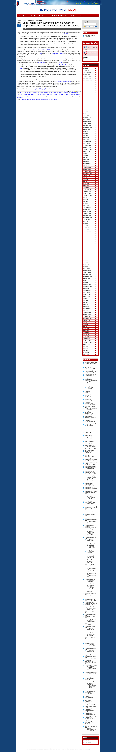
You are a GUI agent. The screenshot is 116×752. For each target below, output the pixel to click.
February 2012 (87, 290)
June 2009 (85, 348)
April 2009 (86, 352)
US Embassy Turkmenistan (88, 661)
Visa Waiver (87, 698)
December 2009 (87, 336)
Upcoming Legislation (90, 492)
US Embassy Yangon (90, 534)
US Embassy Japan (89, 600)
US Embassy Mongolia (90, 616)
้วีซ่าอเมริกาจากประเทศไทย (91, 726)
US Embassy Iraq (89, 599)
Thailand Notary (88, 485)
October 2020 (87, 125)
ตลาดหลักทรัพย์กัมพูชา (90, 706)
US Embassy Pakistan (90, 626)
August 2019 (86, 151)
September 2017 (87, 195)
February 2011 (87, 308)
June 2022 (85, 86)
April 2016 (86, 227)
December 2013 (87, 270)
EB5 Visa (87, 399)
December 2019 (87, 145)
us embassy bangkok (90, 517)
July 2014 (85, 258)
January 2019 (86, 165)
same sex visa (90, 446)
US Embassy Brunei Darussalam (89, 526)
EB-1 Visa (87, 394)
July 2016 (85, 221)
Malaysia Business (89, 448)
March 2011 (86, 306)
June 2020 (85, 133)
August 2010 (86, 320)
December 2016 (87, 211)
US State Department (90, 672)
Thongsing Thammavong (66, 96)
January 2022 (86, 96)
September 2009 (87, 342)
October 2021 (87, 102)
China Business (88, 375)
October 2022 (87, 78)
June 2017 (85, 199)
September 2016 (87, 217)
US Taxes (87, 676)
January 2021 (86, 119)
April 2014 (86, 264)
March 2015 (86, 249)
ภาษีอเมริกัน (87, 721)
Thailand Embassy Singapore (91, 480)
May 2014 (85, 262)
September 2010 (87, 318)
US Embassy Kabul (91, 511)
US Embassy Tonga (91, 573)
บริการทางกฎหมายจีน (89, 716)
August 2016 (86, 219)
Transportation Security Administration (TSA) (90, 384)
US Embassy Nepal (89, 619)
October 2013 (87, 274)
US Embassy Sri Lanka (90, 656)
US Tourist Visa (88, 678)
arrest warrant (88, 367)
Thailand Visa (88, 489)
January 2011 (86, 310)
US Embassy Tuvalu (92, 575)
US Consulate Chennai (90, 581)
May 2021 (85, 111)
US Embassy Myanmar (90, 529)
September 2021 (87, 103)
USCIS (86, 696)
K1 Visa (86, 424)
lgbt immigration (89, 445)
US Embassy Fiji (89, 564)
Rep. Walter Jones (41, 96)
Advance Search (88, 26)
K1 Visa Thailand (89, 428)
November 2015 (87, 237)
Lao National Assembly (40, 94)
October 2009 (87, 340)
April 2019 (86, 159)
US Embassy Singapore (90, 648)
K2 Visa (89, 425)
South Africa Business (90, 462)
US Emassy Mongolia (90, 507)
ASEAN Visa (88, 370)
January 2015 (86, 251)
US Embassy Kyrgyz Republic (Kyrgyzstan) (90, 603)
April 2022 (86, 90)
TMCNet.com (67, 33)
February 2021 (87, 117)
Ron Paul (49, 96)
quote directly (52, 33)
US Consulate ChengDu (90, 545)
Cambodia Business (89, 374)
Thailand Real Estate (90, 488)
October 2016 (87, 215)
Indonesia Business (89, 417)
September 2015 (87, 241)
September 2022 (87, 80)
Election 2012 (88, 403)
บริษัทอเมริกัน (88, 717)
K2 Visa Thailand (91, 429)
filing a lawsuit (62, 65)
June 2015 (85, 247)
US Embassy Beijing (90, 562)
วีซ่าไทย (86, 723)
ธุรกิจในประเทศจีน (89, 710)
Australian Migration (90, 371)
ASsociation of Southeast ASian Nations (33, 92)
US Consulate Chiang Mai (92, 686)
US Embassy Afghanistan (91, 508)
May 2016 (85, 225)
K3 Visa (86, 432)
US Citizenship (88, 501)
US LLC (89, 498)
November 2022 (87, 76)
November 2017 (87, 191)
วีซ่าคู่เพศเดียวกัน (88, 722)
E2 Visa (86, 392)
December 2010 (87, 312)
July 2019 (85, 153)
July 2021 (85, 107)
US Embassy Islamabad (90, 629)
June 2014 (85, 260)
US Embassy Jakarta (90, 596)
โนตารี (86, 725)
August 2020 (86, 129)
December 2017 (87, 189)
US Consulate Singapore (90, 651)
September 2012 (87, 286)
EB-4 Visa (87, 398)
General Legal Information (88, 413)
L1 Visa (86, 434)
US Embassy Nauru (91, 568)
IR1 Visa (87, 418)
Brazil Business (88, 372)
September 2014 (87, 254)
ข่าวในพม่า (87, 703)
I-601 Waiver (88, 414)
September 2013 (87, 276)
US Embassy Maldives (90, 611)
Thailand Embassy (89, 473)
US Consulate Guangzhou (90, 547)
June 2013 (85, 282)
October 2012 (87, 284)
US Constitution (89, 502)
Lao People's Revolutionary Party (55, 94)
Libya (21, 68)
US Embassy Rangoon (90, 532)
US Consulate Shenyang (90, 557)
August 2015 (86, 243)
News (86, 455)
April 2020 (86, 137)
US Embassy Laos (89, 604)
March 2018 (86, 185)
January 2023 (86, 74)
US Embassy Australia (90, 514)
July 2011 (85, 298)
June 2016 (85, 223)
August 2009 (86, 344)
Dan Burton (71, 92)
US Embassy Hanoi (91, 668)
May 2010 (85, 326)
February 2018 (87, 187)
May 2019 (85, 157)
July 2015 (85, 245)
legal (35, 89)
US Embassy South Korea (91, 654)
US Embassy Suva (91, 570)
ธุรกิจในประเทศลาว (89, 712)
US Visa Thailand (89, 691)
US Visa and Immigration (91, 681)
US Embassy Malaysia (90, 606)
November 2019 (87, 147)
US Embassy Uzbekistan (90, 662)
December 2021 (87, 98)
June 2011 (85, 300)
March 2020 (86, 139)
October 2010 (87, 316)
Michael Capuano (75, 94)
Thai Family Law (89, 464)
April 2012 (86, 288)
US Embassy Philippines (90, 637)
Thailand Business (89, 466)
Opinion (87, 458)
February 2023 (87, 72)
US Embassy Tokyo (89, 658)
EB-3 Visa (87, 396)
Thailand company (89, 467)
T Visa (86, 463)
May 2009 (85, 350)
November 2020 (87, 123)
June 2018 (85, 179)
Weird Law (87, 700)
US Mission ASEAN (91, 673)
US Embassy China (89, 543)
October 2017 (87, 193)
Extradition (89, 693)
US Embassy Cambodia (90, 537)
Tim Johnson (76, 96)
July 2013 (85, 280)
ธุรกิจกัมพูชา (87, 707)
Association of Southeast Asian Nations (36, 50)
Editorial (87, 402)
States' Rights (90, 503)
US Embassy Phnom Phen (90, 540)
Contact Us (87, 36)
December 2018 (87, 167)
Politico (60, 62)
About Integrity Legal (90, 35)
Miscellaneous (88, 450)
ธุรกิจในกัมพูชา (88, 709)
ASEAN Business (36, 99)
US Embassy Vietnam (90, 665)
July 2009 (85, 346)
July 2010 (85, 322)
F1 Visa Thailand (89, 404)
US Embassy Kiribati (90, 566)
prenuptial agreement (90, 459)
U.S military (19, 97)
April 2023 (86, 70)
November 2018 (87, 169)
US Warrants (88, 692)
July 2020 (85, 131)
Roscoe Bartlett (56, 96)
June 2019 (85, 155)
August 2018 (86, 175)
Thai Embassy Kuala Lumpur (90, 475)
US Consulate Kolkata (90, 586)
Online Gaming (88, 456)
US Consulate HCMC (90, 506)
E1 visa (86, 391)
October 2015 (87, 239)
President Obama (21, 96)
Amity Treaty (90, 468)
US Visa (86, 679)
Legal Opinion (88, 441)
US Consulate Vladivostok (90, 645)
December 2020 (87, 121)
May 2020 (85, 135)
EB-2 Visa (87, 395)
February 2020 (87, 141)
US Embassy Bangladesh (91, 519)
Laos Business (67, 94)
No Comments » (53, 99)
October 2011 (87, 294)
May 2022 (85, 88)
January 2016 (86, 233)
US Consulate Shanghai (90, 554)
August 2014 (86, 256)
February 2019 (87, 163)
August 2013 (86, 278)
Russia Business (89, 460)
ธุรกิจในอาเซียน (88, 713)
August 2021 (86, 105)
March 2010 (86, 330)
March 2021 (86, 115)
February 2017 (87, 207)
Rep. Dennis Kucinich (31, 96)
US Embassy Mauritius (90, 614)
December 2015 (87, 235)
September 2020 (87, 127)
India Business (88, 416)
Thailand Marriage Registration (89, 484)
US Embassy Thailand (90, 684)
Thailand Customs (89, 472)
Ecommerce (87, 400)
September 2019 (87, 149)
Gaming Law (88, 411)
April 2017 (86, 203)
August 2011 (86, 296)
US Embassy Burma (89, 527)
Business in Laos (48, 92)
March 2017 (86, 205)
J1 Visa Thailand (89, 421)
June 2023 (85, 68)
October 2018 (87, 171)
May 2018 (85, 181)
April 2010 (86, 328)
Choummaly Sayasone (62, 92)
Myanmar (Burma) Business (89, 452)
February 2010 (87, 332)
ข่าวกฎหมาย (87, 701)
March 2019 (86, 161)
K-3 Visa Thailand (89, 423)
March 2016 (86, 229)
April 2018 (86, 183)
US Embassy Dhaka (91, 521)
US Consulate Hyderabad (90, 583)
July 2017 (85, 197)
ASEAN (48, 50)
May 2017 (85, 201)
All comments (87, 742)
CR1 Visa (87, 379)
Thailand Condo (89, 471)
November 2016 (87, 213)
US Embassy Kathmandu (90, 621)
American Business (26, 99)
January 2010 (86, 334)
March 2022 (86, 92)
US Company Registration (44, 89)
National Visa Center (90, 454)
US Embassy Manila (91, 639)
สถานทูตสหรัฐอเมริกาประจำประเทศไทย (91, 729)
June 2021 (85, 109)
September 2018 (87, 173)
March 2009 (86, 354)
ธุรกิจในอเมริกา (90, 718)
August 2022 (86, 82)
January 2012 (86, 292)
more (78, 91)
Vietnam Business (89, 697)
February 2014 (87, 266)
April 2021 (86, 113)
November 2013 (87, 272)
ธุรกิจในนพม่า (90, 704)
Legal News (87, 436)
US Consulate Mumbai (90, 588)
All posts (86, 740)
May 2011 (85, 302)
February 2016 (87, 231)
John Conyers (23, 94)
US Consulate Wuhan (90, 559)
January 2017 (86, 209)
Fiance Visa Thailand (90, 406)
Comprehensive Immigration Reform (89, 377)
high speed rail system (58, 53)
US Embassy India (89, 579)
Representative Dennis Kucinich (63, 81)
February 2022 (87, 94)
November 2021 (87, 100)
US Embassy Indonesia (90, 593)
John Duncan (31, 94)
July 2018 (85, 177)
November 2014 (87, 252)
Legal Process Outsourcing (88, 443)
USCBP (89, 387)
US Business (88, 495)
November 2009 (87, 338)
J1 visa (86, 420)
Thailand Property (89, 487)
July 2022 (85, 84)
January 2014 (86, 268)
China (40, 53)
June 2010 (85, 324)
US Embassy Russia (89, 643)
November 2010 (87, 314)
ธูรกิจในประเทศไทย (89, 714)
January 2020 (86, 143)
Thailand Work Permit (90, 491)
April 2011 (86, 304)
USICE (88, 388)
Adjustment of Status (90, 362)
